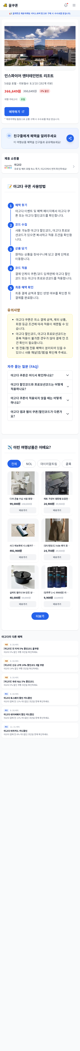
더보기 (40, 616)
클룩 (68, 463)
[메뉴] (74, 5)
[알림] (66, 5)
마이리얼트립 (48, 463)
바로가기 (23, 510)
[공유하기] (70, 138)
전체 (14, 463)
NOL (29, 463)
